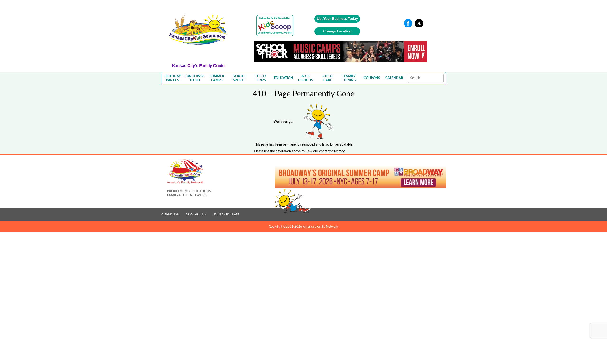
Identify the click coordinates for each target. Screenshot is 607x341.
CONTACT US (196, 214)
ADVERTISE (170, 214)
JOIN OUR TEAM (226, 214)
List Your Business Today (337, 19)
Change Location (337, 31)
